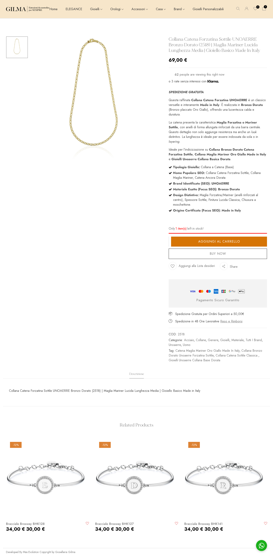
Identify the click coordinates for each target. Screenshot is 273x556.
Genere (213, 340)
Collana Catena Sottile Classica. (237, 355)
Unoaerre (175, 345)
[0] (255, 9)
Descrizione (136, 374)
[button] (264, 9)
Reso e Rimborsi (231, 321)
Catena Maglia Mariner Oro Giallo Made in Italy (207, 350)
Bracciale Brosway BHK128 (25, 524)
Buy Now (218, 253)
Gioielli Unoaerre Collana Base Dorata (194, 360)
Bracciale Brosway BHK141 (203, 524)
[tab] (136, 375)
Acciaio (189, 340)
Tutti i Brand (254, 340)
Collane (201, 340)
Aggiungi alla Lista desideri (197, 266)
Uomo (186, 345)
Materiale (237, 340)
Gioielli (224, 340)
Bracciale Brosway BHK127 (114, 524)
